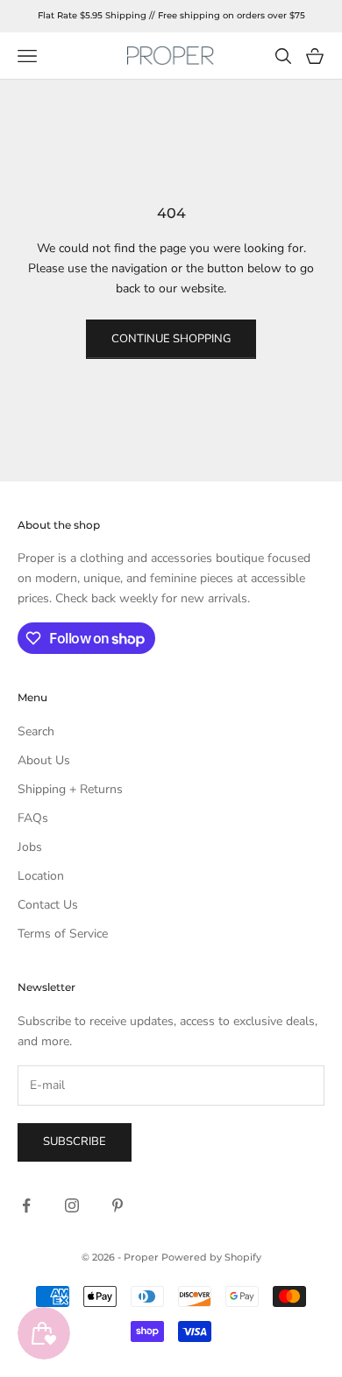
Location (41, 876)
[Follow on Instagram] (72, 1205)
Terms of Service (63, 933)
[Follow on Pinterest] (117, 1205)
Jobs (30, 847)
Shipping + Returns (70, 789)
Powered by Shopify (211, 1257)
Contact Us (48, 904)
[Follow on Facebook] (26, 1205)
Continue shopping (171, 339)
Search (36, 731)
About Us (44, 760)
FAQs (33, 818)
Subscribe (74, 1141)
